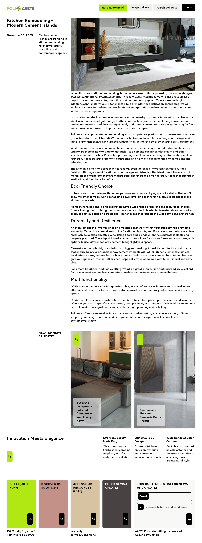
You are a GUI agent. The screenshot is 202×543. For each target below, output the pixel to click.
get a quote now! (113, 7)
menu (188, 7)
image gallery (140, 7)
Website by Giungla (146, 535)
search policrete (166, 7)
